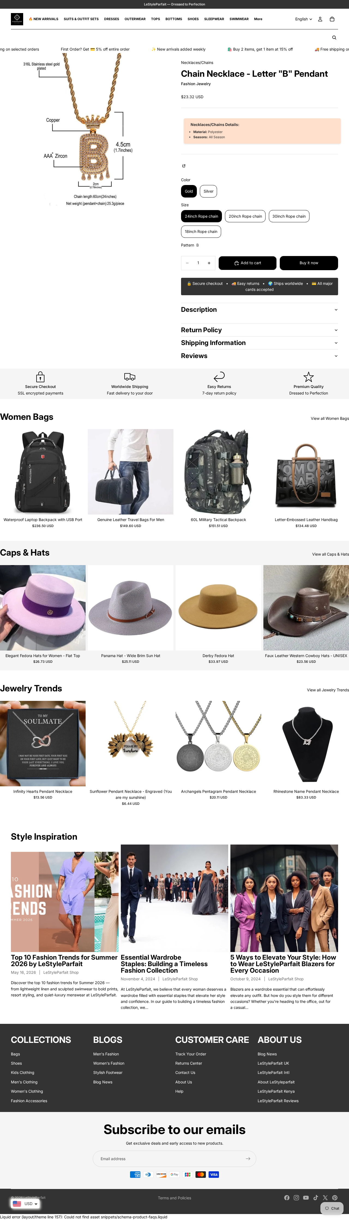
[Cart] (332, 19)
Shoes (16, 1063)
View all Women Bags (330, 418)
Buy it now (309, 262)
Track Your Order (190, 1053)
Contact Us (185, 1072)
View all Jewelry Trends (328, 690)
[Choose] (77, 506)
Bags (15, 1053)
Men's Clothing (24, 1081)
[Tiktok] (315, 1197)
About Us (183, 1081)
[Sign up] (248, 1158)
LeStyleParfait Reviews (278, 1100)
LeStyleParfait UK (273, 1063)
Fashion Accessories (29, 1100)
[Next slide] (77, 472)
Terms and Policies (174, 1198)
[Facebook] (287, 1197)
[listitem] (258, 19)
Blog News (102, 1081)
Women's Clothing (27, 1091)
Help (179, 1091)
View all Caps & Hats (330, 554)
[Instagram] (296, 1197)
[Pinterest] (335, 1197)
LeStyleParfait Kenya (276, 1091)
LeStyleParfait (34, 1198)
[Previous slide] (8, 472)
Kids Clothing (22, 1072)
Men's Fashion (106, 1053)
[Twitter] (325, 1197)
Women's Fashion (108, 1063)
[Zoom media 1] (89, 131)
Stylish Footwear (107, 1072)
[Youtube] (306, 1197)
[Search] (334, 38)
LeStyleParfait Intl (273, 1072)
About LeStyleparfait (276, 1081)
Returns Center (188, 1063)
